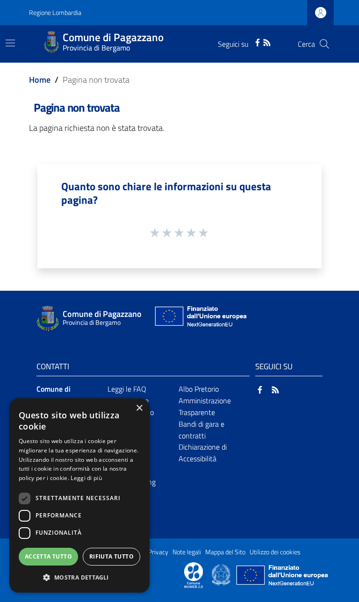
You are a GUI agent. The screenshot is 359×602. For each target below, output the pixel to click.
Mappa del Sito (225, 552)
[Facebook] (257, 41)
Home (39, 79)
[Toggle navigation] (10, 43)
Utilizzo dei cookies (275, 552)
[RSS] (267, 41)
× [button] (139, 408)
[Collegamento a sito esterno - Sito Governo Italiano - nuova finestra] (222, 574)
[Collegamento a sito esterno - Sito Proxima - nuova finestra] (193, 574)
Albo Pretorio (199, 388)
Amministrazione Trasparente (205, 406)
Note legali (186, 552)
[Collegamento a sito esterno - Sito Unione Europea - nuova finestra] (199, 318)
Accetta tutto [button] (48, 556)
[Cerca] (324, 44)
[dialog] (79, 495)
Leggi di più (86, 478)
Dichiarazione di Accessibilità (203, 452)
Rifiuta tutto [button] (111, 556)
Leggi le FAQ (127, 388)
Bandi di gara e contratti (201, 429)
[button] (79, 577)
